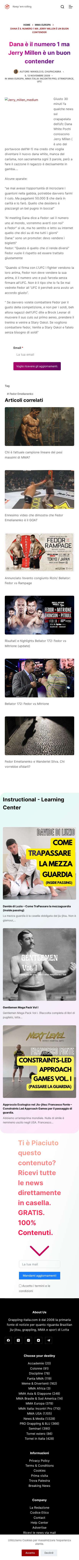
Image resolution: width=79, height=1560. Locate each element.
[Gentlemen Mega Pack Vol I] (39, 964)
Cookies (39, 1470)
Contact (39, 1518)
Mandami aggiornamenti (39, 1275)
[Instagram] (28, 1340)
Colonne (36, 1368)
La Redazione (39, 1507)
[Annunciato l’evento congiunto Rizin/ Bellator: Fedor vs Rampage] (39, 552)
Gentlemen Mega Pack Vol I (20, 1007)
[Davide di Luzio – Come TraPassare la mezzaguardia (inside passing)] (39, 863)
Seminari (35, 1428)
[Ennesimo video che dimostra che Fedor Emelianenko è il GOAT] (39, 489)
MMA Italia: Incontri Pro (40, 78)
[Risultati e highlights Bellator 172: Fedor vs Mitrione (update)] (39, 615)
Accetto (30, 1552)
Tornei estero (35, 1433)
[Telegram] (48, 1340)
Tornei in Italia (35, 1438)
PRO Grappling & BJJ (35, 1423)
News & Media (34, 1418)
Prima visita (39, 1476)
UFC (39, 81)
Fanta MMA (35, 1378)
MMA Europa (16, 78)
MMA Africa (36, 1388)
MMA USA (34, 1413)
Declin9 (48, 1552)
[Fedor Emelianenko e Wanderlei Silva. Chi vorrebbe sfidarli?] (39, 735)
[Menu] (71, 7)
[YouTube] (38, 1340)
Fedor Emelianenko (20, 393)
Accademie (36, 1363)
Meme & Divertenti (35, 1383)
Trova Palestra (39, 1480)
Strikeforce (65, 78)
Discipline (36, 1373)
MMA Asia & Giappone (35, 1393)
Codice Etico (39, 1512)
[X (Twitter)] (18, 1340)
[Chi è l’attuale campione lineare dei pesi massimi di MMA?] (39, 426)
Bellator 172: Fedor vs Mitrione (27, 704)
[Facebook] (8, 1340)
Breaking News (39, 1486)
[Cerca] (62, 6)
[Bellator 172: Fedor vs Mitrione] (39, 678)
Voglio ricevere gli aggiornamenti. (37, 366)
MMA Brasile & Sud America (36, 1398)
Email (18, 348)
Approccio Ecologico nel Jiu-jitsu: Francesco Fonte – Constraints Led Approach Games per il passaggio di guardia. (37, 1108)
